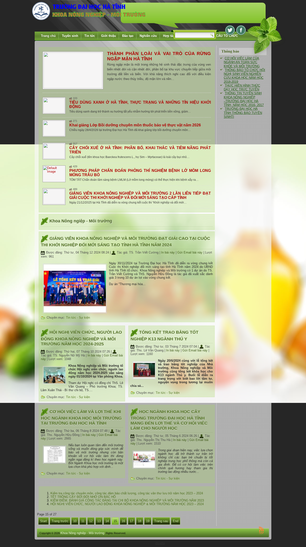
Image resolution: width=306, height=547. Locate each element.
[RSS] (262, 530)
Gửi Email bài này (190, 252)
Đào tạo (127, 36)
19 (147, 521)
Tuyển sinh (70, 36)
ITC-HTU (160, 543)
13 (99, 521)
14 (107, 521)
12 (91, 521)
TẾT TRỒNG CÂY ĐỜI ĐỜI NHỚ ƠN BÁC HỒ (83, 497)
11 (82, 521)
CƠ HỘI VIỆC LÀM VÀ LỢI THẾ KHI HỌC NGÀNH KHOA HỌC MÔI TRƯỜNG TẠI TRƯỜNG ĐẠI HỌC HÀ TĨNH (81, 417)
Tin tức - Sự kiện (78, 317)
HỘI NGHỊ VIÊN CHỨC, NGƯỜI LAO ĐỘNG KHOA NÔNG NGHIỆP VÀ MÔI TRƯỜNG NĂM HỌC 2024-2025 (81, 338)
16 (123, 521)
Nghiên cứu (148, 36)
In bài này (168, 252)
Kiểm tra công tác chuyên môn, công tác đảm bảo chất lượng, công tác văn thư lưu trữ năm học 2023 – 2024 (126, 493)
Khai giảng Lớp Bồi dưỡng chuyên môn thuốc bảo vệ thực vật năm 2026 (135, 125)
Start (43, 521)
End (175, 521)
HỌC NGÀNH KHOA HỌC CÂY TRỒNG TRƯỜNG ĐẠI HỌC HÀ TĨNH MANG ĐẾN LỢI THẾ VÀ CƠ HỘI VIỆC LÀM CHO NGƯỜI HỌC (169, 420)
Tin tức (89, 36)
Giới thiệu (108, 36)
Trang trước (60, 521)
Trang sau (161, 521)
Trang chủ (48, 36)
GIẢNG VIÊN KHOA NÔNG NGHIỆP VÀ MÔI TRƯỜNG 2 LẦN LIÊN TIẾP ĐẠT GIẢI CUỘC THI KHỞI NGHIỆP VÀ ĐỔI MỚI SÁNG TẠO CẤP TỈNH (140, 195)
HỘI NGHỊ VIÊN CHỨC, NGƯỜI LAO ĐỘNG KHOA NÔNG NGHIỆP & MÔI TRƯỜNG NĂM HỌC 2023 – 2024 (127, 504)
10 (74, 521)
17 (131, 521)
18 (139, 521)
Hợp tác (169, 36)
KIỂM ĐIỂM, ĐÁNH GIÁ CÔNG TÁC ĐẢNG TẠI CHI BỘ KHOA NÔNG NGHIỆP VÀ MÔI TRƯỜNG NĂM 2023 (127, 500)
